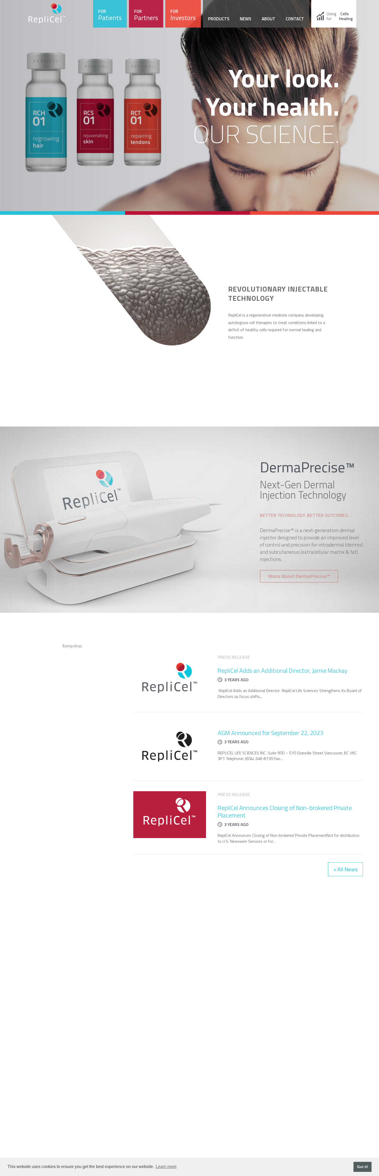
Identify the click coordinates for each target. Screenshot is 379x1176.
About (268, 18)
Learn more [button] (166, 1166)
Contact (295, 18)
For (110, 15)
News (245, 18)
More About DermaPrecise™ (299, 576)
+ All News (345, 869)
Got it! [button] (362, 1167)
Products (218, 18)
